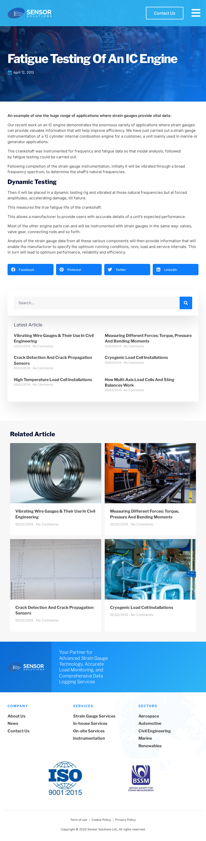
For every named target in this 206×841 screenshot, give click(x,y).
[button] (31, 269)
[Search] (186, 303)
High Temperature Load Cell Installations (53, 379)
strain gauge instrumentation (84, 166)
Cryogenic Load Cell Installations (136, 357)
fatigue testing (26, 156)
